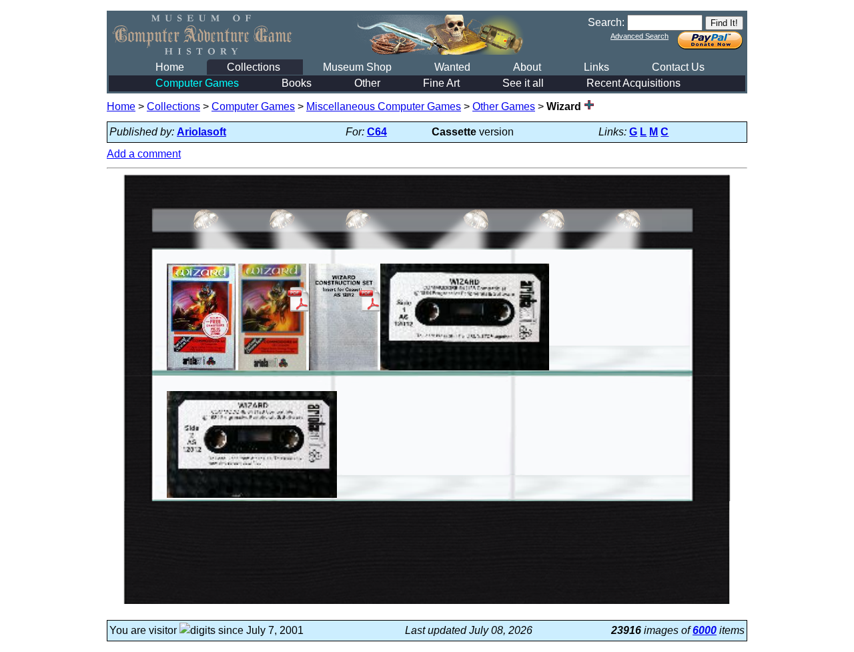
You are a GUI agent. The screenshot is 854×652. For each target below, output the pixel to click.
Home (169, 67)
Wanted (452, 67)
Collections (253, 67)
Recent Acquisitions (633, 83)
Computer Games (197, 83)
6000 (705, 630)
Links (596, 67)
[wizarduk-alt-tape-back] (252, 497)
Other (367, 83)
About (527, 67)
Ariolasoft (201, 131)
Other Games (503, 106)
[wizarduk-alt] (201, 370)
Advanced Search (639, 36)
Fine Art (441, 83)
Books (297, 83)
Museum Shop (357, 67)
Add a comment (144, 153)
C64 (377, 131)
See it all (523, 83)
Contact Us (678, 67)
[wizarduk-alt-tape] (464, 370)
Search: (606, 22)
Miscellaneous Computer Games (383, 106)
